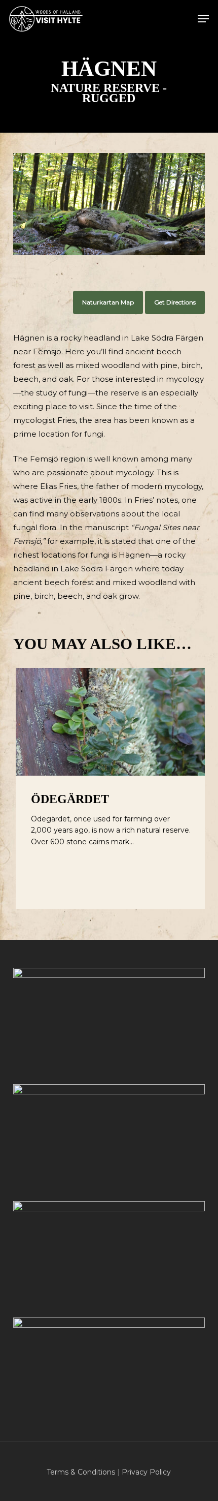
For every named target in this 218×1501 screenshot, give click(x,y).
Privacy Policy (146, 1472)
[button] (203, 19)
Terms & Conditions (81, 1472)
